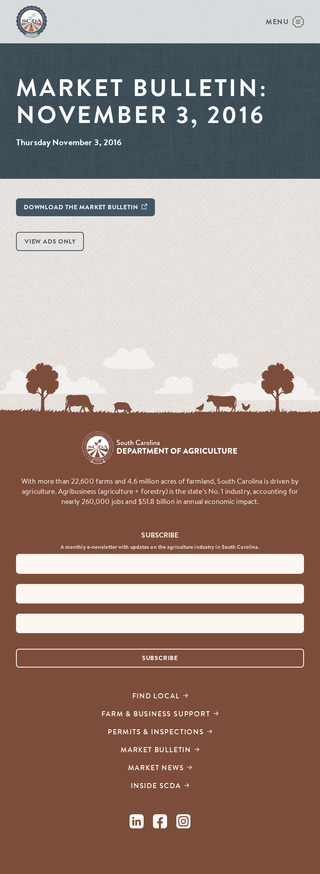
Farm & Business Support (155, 714)
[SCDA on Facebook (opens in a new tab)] (160, 822)
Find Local (156, 696)
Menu (277, 22)
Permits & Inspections (156, 732)
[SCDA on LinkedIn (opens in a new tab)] (137, 822)
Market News (156, 768)
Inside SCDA (156, 785)
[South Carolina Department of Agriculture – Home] (31, 21)
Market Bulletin (156, 750)
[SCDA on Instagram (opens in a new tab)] (183, 822)
